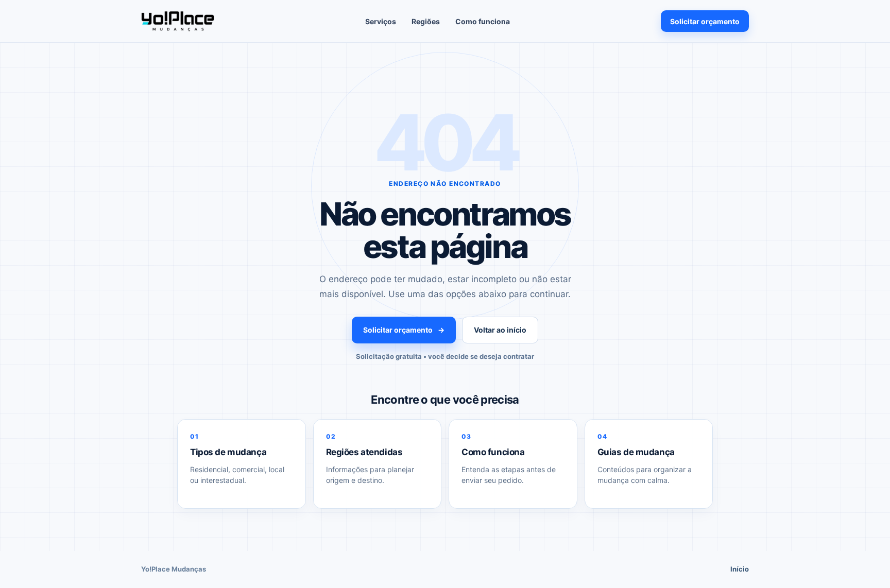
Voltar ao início (500, 329)
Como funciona (482, 21)
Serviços (380, 21)
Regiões (426, 21)
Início (739, 569)
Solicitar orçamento (705, 21)
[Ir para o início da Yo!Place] (177, 21)
